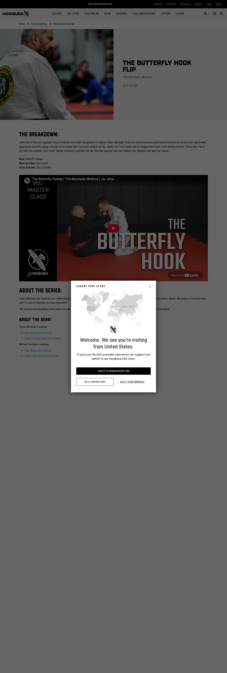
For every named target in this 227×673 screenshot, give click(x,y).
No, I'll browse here (95, 382)
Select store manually (132, 382)
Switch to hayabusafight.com (113, 371)
